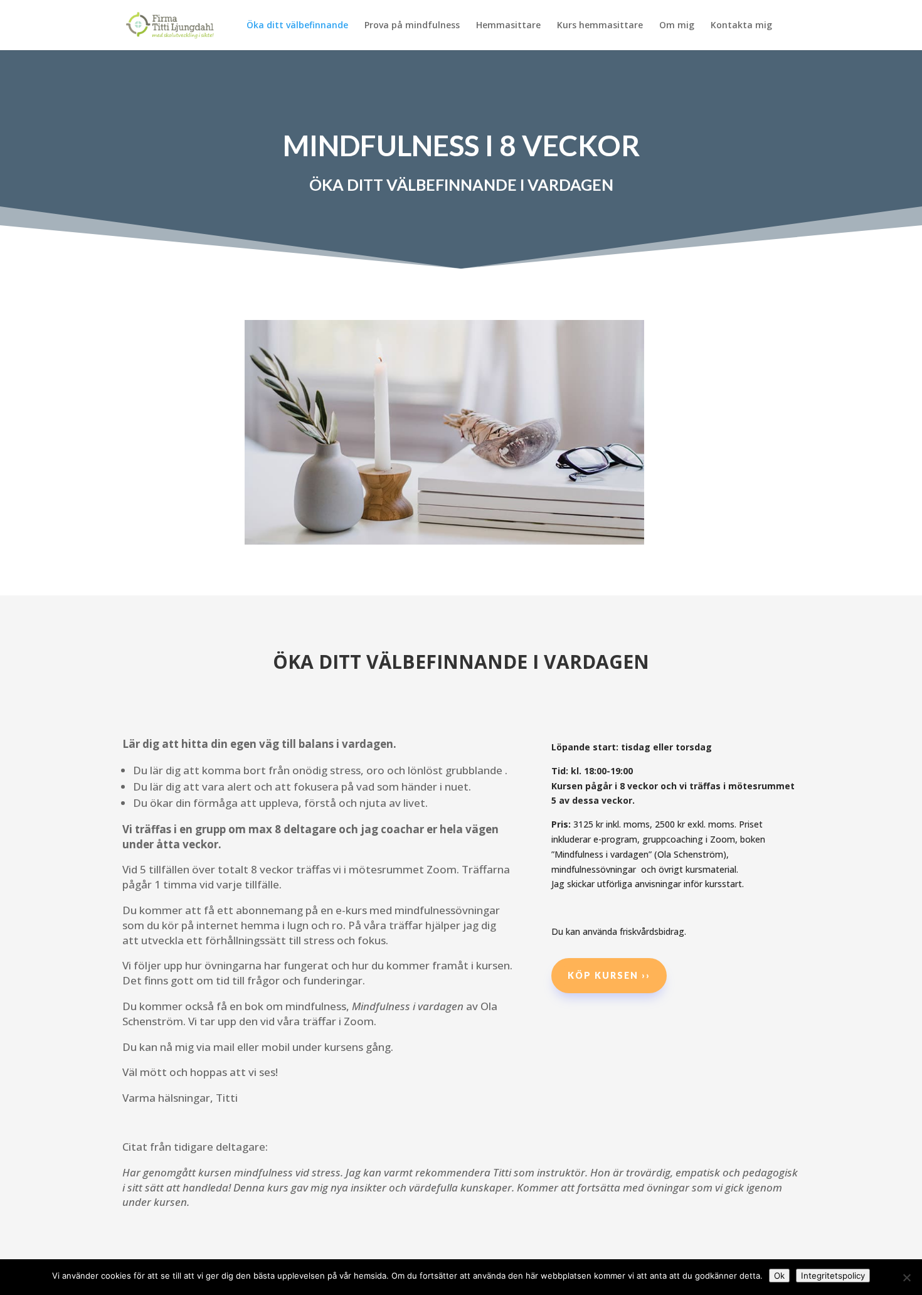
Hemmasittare (508, 26)
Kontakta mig (741, 26)
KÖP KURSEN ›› (609, 975)
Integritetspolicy (833, 1276)
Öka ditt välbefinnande (297, 26)
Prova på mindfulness (412, 26)
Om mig (676, 26)
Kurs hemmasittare (600, 26)
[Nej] (906, 1277)
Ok (779, 1276)
